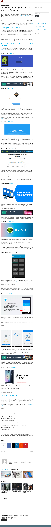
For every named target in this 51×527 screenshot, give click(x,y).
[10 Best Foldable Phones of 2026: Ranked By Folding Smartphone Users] (6, 486)
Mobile (10, 1)
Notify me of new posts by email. (7, 518)
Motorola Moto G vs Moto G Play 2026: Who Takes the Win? (27, 480)
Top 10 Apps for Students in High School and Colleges (25, 454)
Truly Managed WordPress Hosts (41, 23)
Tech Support (30, 1)
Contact (44, 526)
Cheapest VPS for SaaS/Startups (41, 29)
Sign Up (37, 16)
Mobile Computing (6, 3)
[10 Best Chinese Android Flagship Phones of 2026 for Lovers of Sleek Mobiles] (17, 474)
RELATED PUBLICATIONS (6, 469)
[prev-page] (1, 494)
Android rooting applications (19, 281)
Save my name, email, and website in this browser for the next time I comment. (15, 515)
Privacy (47, 526)
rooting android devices (24, 15)
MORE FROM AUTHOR (14, 469)
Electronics (19, 1)
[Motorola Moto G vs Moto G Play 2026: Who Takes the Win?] (28, 474)
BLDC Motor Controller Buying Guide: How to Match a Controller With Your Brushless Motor (42, 45)
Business (35, 1)
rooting (14, 440)
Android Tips (10, 440)
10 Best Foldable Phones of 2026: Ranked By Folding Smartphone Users (5, 491)
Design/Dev (24, 1)
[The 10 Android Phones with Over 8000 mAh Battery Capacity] (28, 486)
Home (2, 3)
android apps (6, 440)
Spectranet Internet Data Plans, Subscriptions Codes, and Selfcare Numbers (7, 454)
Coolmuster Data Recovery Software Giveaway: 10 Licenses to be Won (43, 39)
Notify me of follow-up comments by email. (9, 517)
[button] (49, 1)
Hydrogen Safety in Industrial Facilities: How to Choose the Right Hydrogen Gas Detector (43, 42)
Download (10, 53)
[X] (9, 465)
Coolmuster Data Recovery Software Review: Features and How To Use (42, 37)
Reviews (14, 1)
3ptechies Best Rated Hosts (40, 26)
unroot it (2, 118)
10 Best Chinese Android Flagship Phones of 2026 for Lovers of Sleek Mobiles (16, 480)
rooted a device (4, 49)
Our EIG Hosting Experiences (40, 27)
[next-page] (3, 494)
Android (11, 3)
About (38, 526)
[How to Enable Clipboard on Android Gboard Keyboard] (17, 486)
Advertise (40, 526)
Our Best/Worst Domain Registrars (41, 24)
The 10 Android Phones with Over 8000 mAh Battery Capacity (27, 491)
